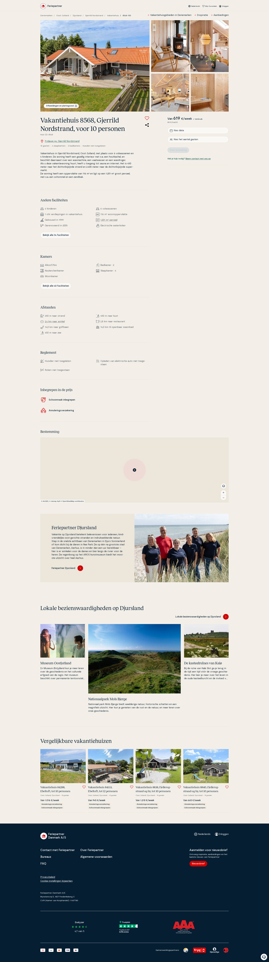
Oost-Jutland (62, 16)
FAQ (43, 863)
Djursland (77, 16)
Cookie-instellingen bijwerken (56, 881)
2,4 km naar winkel (55, 321)
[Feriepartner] (51, 6)
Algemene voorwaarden (96, 857)
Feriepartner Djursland (63, 568)
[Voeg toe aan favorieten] (147, 118)
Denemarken (46, 16)
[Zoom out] (223, 497)
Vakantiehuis (113, 16)
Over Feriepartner (92, 850)
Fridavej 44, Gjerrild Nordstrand (62, 141)
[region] (134, 470)
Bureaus (45, 857)
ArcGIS (45, 501)
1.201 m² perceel (108, 220)
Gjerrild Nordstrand (94, 16)
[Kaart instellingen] (223, 486)
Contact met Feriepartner (57, 850)
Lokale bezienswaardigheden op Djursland (198, 617)
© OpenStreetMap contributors (72, 501)
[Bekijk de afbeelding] (94, 66)
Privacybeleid (47, 877)
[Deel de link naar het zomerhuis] (147, 125)
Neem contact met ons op (198, 159)
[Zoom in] (223, 492)
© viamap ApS (54, 501)
